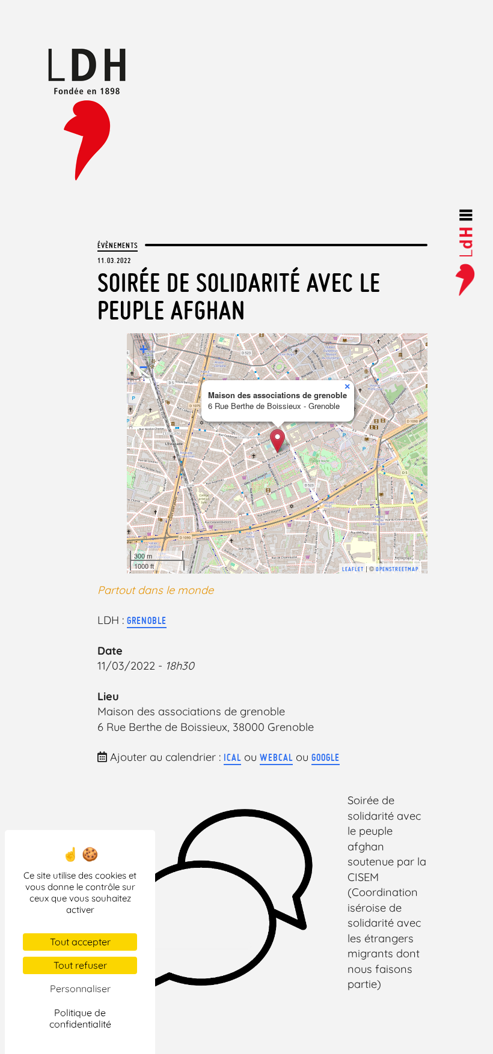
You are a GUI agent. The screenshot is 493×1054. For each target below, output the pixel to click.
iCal (232, 757)
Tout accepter (80, 942)
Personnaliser (80, 989)
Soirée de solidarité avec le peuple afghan (239, 296)
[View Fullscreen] (411, 350)
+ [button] (143, 349)
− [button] (143, 367)
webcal (276, 757)
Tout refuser (80, 965)
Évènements (117, 245)
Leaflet (353, 569)
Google (325, 757)
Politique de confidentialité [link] (80, 1018)
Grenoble (147, 620)
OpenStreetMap (397, 569)
